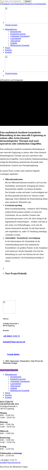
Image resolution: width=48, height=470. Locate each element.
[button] (13, 354)
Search (27, 1)
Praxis (7, 393)
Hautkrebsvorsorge (18, 379)
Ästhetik (13, 388)
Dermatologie (15, 377)
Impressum (14, 361)
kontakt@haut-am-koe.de (10, 462)
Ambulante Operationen (20, 381)
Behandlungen (11, 374)
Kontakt (8, 397)
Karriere (8, 395)
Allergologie (15, 386)
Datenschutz (25, 361)
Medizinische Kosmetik (19, 390)
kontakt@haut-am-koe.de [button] (14, 342)
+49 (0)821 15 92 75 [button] (11, 336)
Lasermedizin (15, 384)
